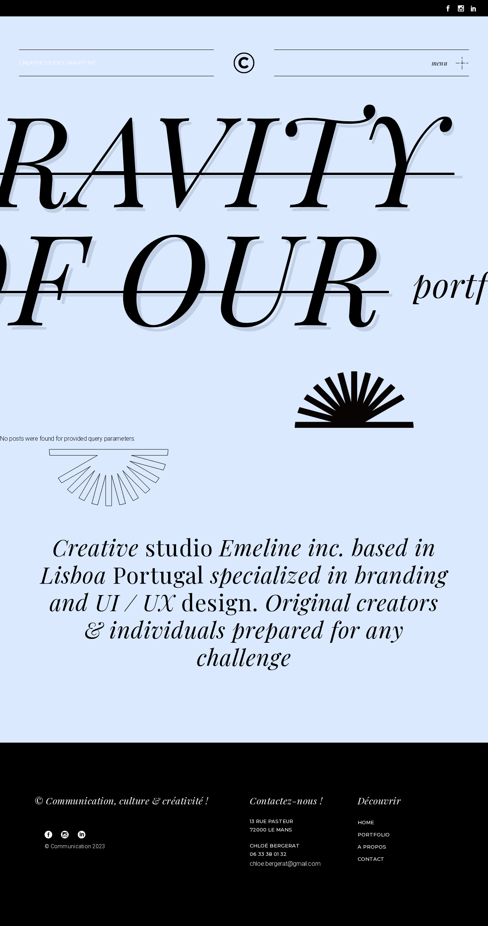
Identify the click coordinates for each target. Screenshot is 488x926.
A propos (372, 847)
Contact (371, 859)
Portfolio (374, 834)
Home (366, 822)
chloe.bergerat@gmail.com (285, 863)
